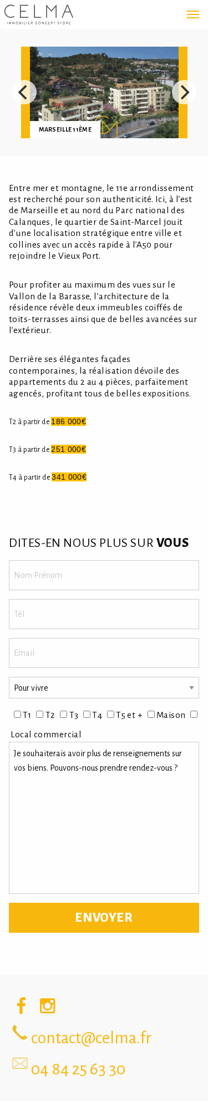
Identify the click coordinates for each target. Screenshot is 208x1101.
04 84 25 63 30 (78, 1069)
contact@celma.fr (91, 1038)
